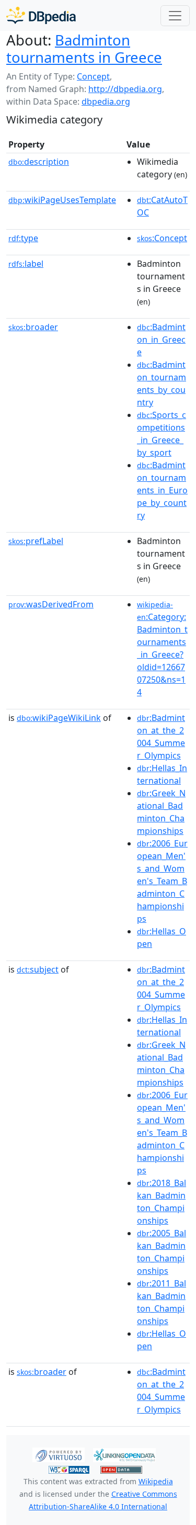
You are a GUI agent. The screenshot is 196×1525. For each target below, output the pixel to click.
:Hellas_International (162, 774)
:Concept (162, 238)
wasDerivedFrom (51, 604)
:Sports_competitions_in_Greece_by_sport (161, 433)
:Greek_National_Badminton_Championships (161, 812)
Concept (93, 76)
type (23, 238)
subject (38, 969)
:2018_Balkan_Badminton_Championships (161, 1201)
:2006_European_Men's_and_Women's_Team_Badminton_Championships (162, 881)
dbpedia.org (106, 101)
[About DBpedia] (41, 15)
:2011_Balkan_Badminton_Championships (161, 1302)
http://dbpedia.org (125, 89)
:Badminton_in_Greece (161, 339)
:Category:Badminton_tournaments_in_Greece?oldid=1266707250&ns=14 (162, 649)
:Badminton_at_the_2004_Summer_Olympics (161, 736)
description (38, 161)
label (25, 263)
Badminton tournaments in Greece (84, 48)
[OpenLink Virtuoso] (58, 1454)
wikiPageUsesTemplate (62, 200)
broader (33, 327)
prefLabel (35, 541)
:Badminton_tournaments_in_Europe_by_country (162, 490)
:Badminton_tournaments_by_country (161, 383)
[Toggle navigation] (175, 15)
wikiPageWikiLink (59, 718)
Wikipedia (156, 1481)
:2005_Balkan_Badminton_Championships (161, 1252)
